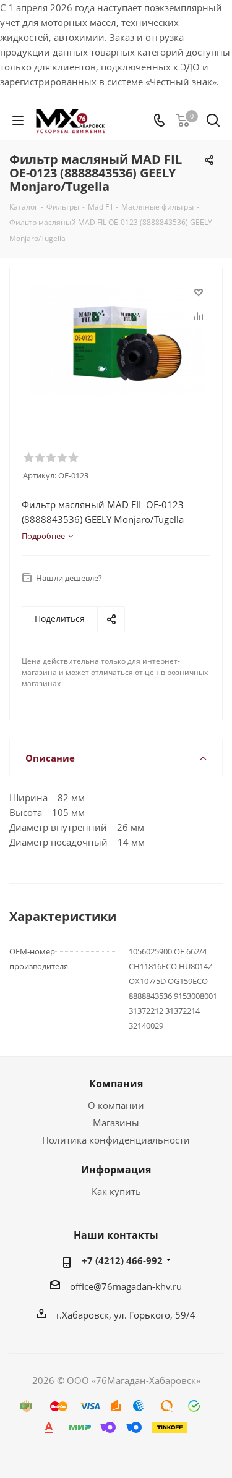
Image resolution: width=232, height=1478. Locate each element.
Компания (116, 1083)
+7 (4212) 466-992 (122, 1260)
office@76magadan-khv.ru (126, 1286)
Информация (116, 1169)
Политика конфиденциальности (116, 1140)
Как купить (116, 1191)
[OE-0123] (119, 346)
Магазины (116, 1122)
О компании (116, 1105)
